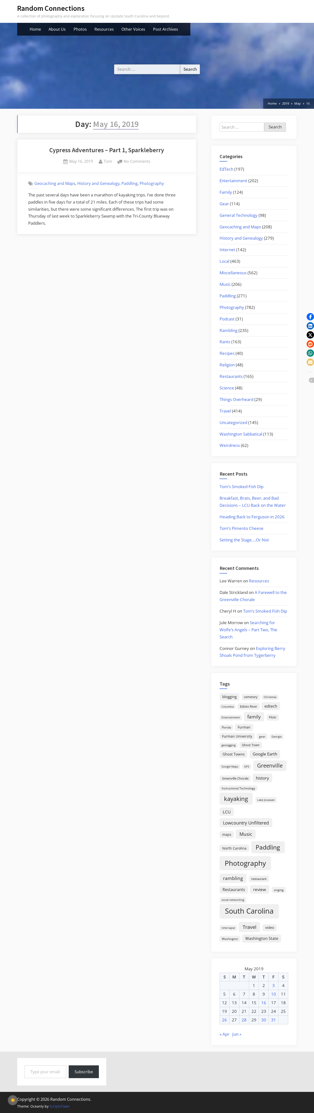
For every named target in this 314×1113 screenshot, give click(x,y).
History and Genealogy (98, 183)
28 (244, 1020)
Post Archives (165, 29)
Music (225, 284)
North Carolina (234, 848)
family (254, 717)
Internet (227, 249)
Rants (225, 341)
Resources (104, 29)
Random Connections (50, 8)
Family (226, 192)
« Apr (224, 1034)
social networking (233, 900)
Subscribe (84, 1071)
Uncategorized (233, 422)
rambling (233, 878)
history (262, 778)
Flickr (272, 717)
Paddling (129, 183)
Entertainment (233, 180)
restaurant (259, 879)
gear (262, 736)
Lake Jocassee (266, 800)
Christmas (270, 697)
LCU (227, 812)
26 (224, 1020)
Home (35, 29)
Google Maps (230, 766)
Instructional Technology (238, 788)
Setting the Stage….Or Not (244, 540)
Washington (230, 939)
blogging (229, 696)
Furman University (237, 736)
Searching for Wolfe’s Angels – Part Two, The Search (248, 630)
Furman (244, 727)
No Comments (137, 161)
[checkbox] (13, 1100)
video (269, 927)
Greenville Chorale (235, 778)
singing (279, 890)
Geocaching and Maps (54, 183)
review (259, 889)
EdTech (226, 169)
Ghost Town (251, 745)
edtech (270, 706)
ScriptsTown (60, 1106)
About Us (57, 29)
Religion (227, 365)
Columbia (228, 706)
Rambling (228, 330)
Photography (152, 183)
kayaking (236, 799)
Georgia (277, 736)
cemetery (251, 697)
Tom (108, 161)
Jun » (236, 1034)
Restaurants (231, 376)
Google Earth (265, 754)
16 (263, 1002)
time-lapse (228, 928)
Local (224, 261)
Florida (226, 727)
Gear (224, 203)
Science (227, 388)
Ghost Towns (233, 754)
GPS (246, 766)
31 (273, 1020)
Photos (80, 29)
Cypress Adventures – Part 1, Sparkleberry (106, 150)
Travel (225, 411)
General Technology (239, 215)
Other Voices (133, 29)
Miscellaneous (233, 272)
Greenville (270, 765)
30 (263, 1020)
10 (273, 994)
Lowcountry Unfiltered (246, 823)
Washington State (261, 938)
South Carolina (249, 911)
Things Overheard (236, 399)
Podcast (227, 319)
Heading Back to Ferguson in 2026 (252, 517)
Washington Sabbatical (241, 434)
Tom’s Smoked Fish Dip (241, 486)
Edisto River (248, 706)
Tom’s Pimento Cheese (241, 528)
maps (226, 834)
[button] (310, 316)
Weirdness (230, 445)
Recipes (227, 353)
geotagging (229, 745)
